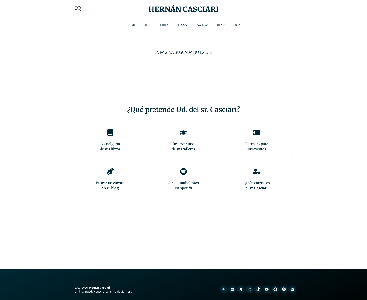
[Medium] (292, 289)
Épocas (183, 25)
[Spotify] (284, 289)
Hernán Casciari (183, 9)
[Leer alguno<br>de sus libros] (110, 132)
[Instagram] (249, 289)
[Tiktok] (258, 289)
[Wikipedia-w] (223, 289)
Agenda (202, 25)
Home (131, 25)
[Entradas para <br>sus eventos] (256, 132)
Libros (164, 25)
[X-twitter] (241, 289)
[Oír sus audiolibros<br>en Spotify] (183, 171)
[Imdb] (232, 289)
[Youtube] (266, 289)
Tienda (221, 25)
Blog (147, 25)
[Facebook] (275, 289)
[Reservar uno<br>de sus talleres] (183, 132)
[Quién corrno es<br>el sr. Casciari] (256, 171)
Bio (237, 25)
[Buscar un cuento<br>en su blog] (110, 171)
